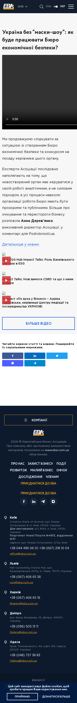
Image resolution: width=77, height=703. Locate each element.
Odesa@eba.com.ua (23, 661)
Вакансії (38, 680)
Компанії (39, 420)
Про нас (17, 464)
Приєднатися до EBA (38, 484)
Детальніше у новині (20, 244)
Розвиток (18, 471)
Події (61, 464)
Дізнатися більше (56, 696)
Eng (48, 6)
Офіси (61, 471)
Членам (52, 477)
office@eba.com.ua (23, 554)
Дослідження (30, 477)
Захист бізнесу (40, 464)
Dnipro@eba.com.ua (23, 632)
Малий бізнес (41, 471)
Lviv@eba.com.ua (21, 582)
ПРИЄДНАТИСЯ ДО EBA (38, 493)
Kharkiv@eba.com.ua (24, 603)
